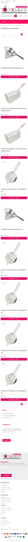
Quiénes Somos (7, 1)
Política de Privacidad (6, 510)
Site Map (3, 491)
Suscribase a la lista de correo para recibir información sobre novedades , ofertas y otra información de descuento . (12, 430)
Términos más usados (6, 500)
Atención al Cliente (6, 487)
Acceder (25, 15)
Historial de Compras (6, 523)
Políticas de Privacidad (6, 489)
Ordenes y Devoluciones (7, 502)
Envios (3, 514)
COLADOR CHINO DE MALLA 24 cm (12, 68)
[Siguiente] (26, 34)
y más (7, 418)
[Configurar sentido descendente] (9, 35)
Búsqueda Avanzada (6, 498)
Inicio (2, 1)
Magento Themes (17, 540)
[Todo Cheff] (14, 8)
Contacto (14, 1)
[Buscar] (15, 16)
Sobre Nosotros (5, 485)
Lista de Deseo (5, 521)
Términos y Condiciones (6, 508)
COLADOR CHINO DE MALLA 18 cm (12, 229)
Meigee (8, 540)
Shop (7, 2)
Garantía (3, 512)
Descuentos (4, 525)
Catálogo (3, 2)
